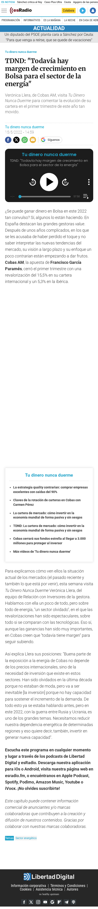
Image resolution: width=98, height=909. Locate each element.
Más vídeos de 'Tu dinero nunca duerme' (42, 551)
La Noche (69, 20)
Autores (72, 889)
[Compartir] (8, 140)
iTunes (73, 902)
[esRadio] (20, 10)
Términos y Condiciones (67, 885)
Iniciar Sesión (93, 11)
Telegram (66, 902)
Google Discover (52, 902)
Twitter (31, 902)
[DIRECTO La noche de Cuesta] (83, 11)
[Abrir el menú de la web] (5, 11)
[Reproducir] (49, 182)
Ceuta (67, 2)
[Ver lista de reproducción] (85, 196)
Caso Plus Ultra (53, 2)
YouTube (45, 902)
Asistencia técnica (49, 889)
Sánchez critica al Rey (29, 2)
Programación (11, 20)
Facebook (24, 902)
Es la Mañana (52, 20)
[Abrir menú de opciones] (89, 182)
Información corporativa (28, 885)
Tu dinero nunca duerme (21, 52)
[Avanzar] (65, 182)
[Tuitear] (16, 140)
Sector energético (26, 838)
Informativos (31, 20)
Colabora (68, 10)
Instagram (38, 902)
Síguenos (54, 139)
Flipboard (59, 902)
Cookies (25, 889)
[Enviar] (24, 140)
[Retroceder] (32, 182)
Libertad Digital (49, 876)
